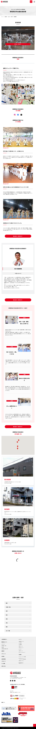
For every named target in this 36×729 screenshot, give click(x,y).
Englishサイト (21, 662)
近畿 (9, 16)
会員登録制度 (4, 659)
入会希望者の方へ (4, 639)
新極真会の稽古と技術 (5, 648)
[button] (19, 440)
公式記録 (3, 656)
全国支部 (6, 16)
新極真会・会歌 (4, 645)
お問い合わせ (4, 666)
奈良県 (12, 16)
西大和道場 (7, 479)
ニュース (20, 639)
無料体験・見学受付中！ (18, 236)
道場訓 (3, 647)
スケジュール (4, 653)
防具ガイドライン (21, 660)
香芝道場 (6, 509)
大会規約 (20, 654)
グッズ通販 (3, 663)
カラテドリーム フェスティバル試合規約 (22, 659)
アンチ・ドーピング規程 (22, 656)
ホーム (2, 16)
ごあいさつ (3, 644)
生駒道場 (6, 540)
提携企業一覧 (4, 661)
